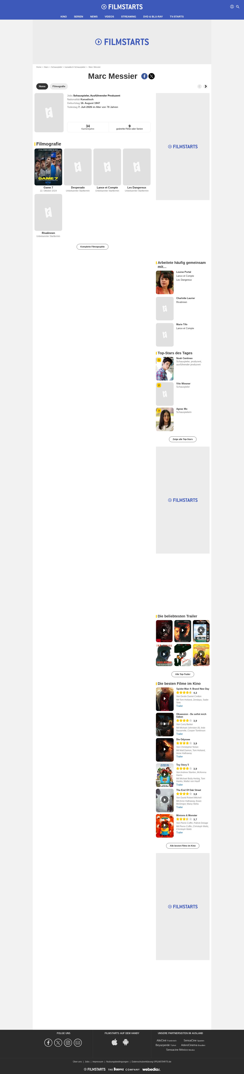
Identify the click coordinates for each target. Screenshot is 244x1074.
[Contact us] (78, 1043)
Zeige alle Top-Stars (183, 439)
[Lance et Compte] (107, 167)
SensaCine (190, 1040)
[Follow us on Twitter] (58, 1043)
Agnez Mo (181, 409)
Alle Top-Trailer (182, 674)
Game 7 (48, 187)
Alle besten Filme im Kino (183, 846)
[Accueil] (122, 6)
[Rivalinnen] (48, 212)
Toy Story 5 (182, 764)
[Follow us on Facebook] (48, 1043)
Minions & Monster (186, 815)
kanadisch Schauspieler (75, 67)
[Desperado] (78, 167)
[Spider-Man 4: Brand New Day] (165, 699)
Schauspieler (56, 67)
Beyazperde (163, 1045)
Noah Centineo (184, 358)
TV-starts (177, 16)
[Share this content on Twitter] (151, 76)
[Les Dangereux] (137, 167)
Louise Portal (183, 272)
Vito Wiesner (183, 383)
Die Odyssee (183, 739)
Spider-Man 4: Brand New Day (192, 688)
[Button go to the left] (199, 86)
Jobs (87, 1061)
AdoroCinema (189, 1045)
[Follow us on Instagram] (68, 1043)
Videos (109, 16)
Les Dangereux (136, 187)
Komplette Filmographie (92, 247)
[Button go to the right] (205, 86)
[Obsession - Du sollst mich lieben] (165, 724)
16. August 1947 (90, 103)
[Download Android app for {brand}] (127, 1041)
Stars (46, 67)
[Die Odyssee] (165, 750)
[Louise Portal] (165, 282)
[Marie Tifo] (165, 335)
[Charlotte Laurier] (165, 308)
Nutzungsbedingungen (117, 1061)
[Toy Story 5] (165, 775)
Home (38, 67)
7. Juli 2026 (85, 107)
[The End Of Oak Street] (165, 800)
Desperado (78, 187)
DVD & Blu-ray (153, 16)
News (94, 16)
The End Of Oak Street (188, 790)
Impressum (98, 1061)
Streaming (128, 16)
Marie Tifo (181, 324)
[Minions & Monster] (165, 826)
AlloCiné (161, 1040)
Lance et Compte (107, 187)
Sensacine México (177, 1049)
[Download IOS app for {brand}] (116, 1041)
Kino (64, 16)
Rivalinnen (48, 232)
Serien (78, 16)
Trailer (179, 706)
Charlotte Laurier (185, 298)
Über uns (77, 1061)
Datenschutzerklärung (142, 1061)
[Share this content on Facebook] (144, 76)
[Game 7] (48, 167)
